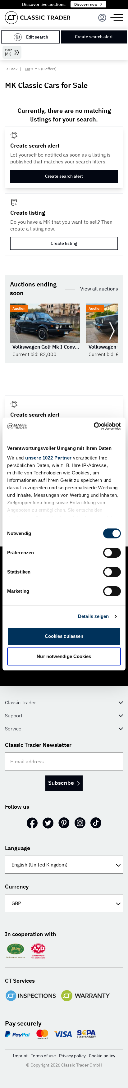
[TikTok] (95, 823)
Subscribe (61, 782)
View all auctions (99, 289)
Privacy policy (72, 1055)
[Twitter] (48, 823)
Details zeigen (93, 616)
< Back (11, 68)
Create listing (64, 243)
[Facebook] (32, 823)
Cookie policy (102, 1055)
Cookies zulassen (64, 636)
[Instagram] (80, 823)
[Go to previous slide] (16, 331)
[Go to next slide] (112, 331)
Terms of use (43, 1055)
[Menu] (102, 17)
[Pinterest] (64, 823)
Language (17, 848)
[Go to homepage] (37, 17)
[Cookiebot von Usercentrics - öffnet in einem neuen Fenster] (93, 426)
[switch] (112, 553)
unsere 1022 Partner (48, 457)
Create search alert (94, 36)
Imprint (20, 1055)
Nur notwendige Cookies (64, 656)
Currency (17, 886)
